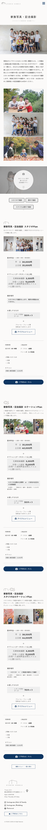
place (27, 791)
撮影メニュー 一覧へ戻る (23, 766)
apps (43, 3)
